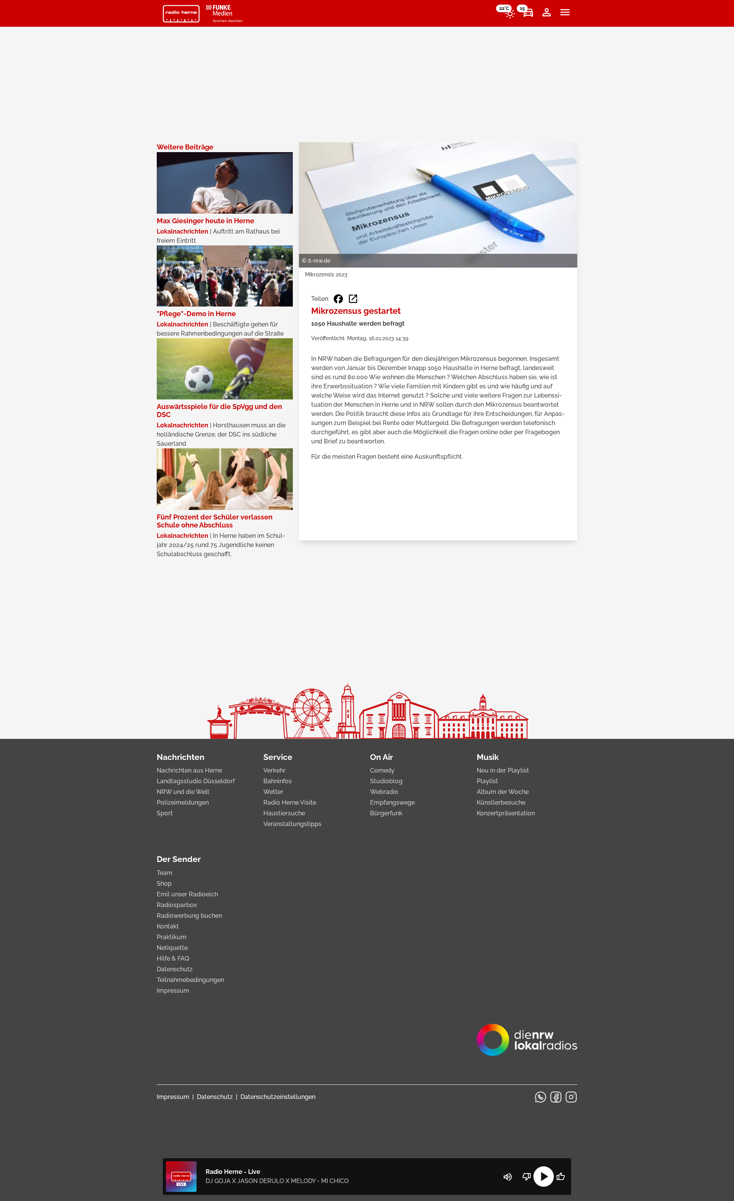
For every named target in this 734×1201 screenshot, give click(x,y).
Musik (488, 757)
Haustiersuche (284, 813)
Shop (164, 883)
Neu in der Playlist (503, 770)
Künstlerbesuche (501, 802)
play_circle (543, 1176)
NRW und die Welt (183, 791)
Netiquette (172, 947)
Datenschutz (175, 969)
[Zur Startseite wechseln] (181, 13)
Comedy (382, 770)
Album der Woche (503, 791)
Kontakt (168, 926)
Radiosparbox (177, 905)
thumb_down (526, 1176)
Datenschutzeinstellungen (277, 1096)
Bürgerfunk (386, 813)
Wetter (273, 791)
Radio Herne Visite (289, 802)
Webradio (384, 791)
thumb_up (560, 1176)
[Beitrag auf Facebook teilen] (338, 298)
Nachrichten (181, 757)
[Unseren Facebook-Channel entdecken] (556, 1097)
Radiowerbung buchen (189, 915)
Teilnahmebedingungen (190, 980)
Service (277, 757)
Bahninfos (277, 781)
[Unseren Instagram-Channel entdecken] (571, 1097)
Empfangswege (392, 802)
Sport (165, 813)
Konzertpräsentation (506, 813)
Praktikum (172, 937)
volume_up (507, 1177)
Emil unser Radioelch (187, 894)
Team (164, 872)
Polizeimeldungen (183, 802)
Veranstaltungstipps (292, 824)
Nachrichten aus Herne (189, 770)
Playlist (487, 781)
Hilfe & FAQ (173, 958)
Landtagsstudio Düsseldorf (196, 781)
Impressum (173, 990)
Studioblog (386, 781)
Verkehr (274, 770)
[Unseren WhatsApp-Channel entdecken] (540, 1097)
